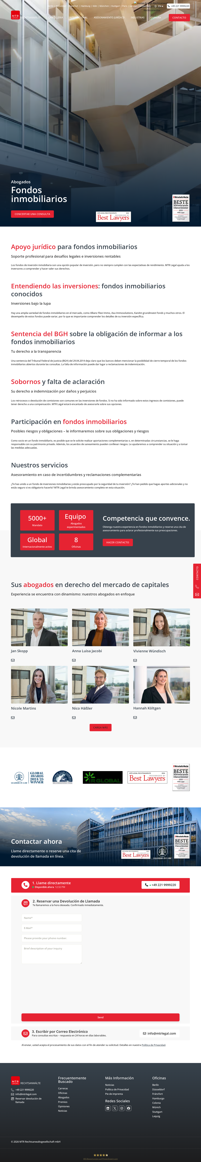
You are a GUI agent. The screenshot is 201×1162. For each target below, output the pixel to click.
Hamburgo (158, 1098)
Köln (95, 6)
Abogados (63, 1097)
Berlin (50, 6)
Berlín (155, 1085)
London (133, 6)
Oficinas (62, 1093)
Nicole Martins (23, 708)
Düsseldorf (61, 6)
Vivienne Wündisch (149, 651)
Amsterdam (145, 6)
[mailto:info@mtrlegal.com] (197, 594)
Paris (124, 6)
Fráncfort (157, 1093)
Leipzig (156, 1116)
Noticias (62, 1110)
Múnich (156, 1107)
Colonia (156, 1102)
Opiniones (64, 1106)
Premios (62, 1102)
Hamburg (85, 6)
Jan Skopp (19, 650)
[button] (101, 727)
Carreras (63, 1088)
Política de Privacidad (153, 1045)
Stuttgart (115, 6)
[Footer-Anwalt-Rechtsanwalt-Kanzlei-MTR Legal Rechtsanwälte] (114, 1108)
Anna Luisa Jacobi (87, 650)
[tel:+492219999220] (197, 587)
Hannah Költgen (147, 708)
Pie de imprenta (114, 1093)
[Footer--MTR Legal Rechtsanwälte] (108, 1108)
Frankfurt (73, 6)
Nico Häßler (82, 708)
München (104, 6)
